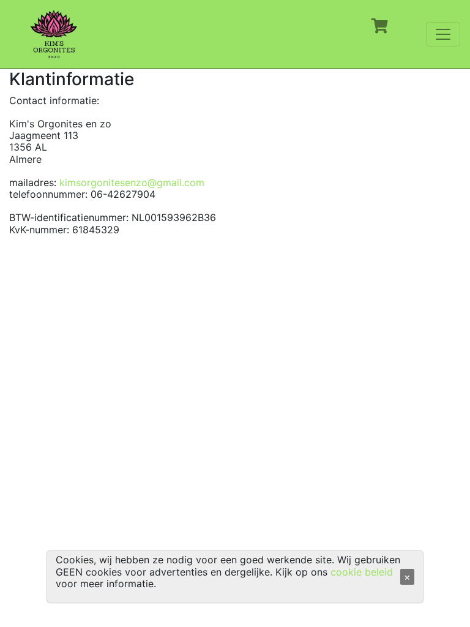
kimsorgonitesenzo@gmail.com (131, 182)
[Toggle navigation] (443, 34)
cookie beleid (361, 572)
